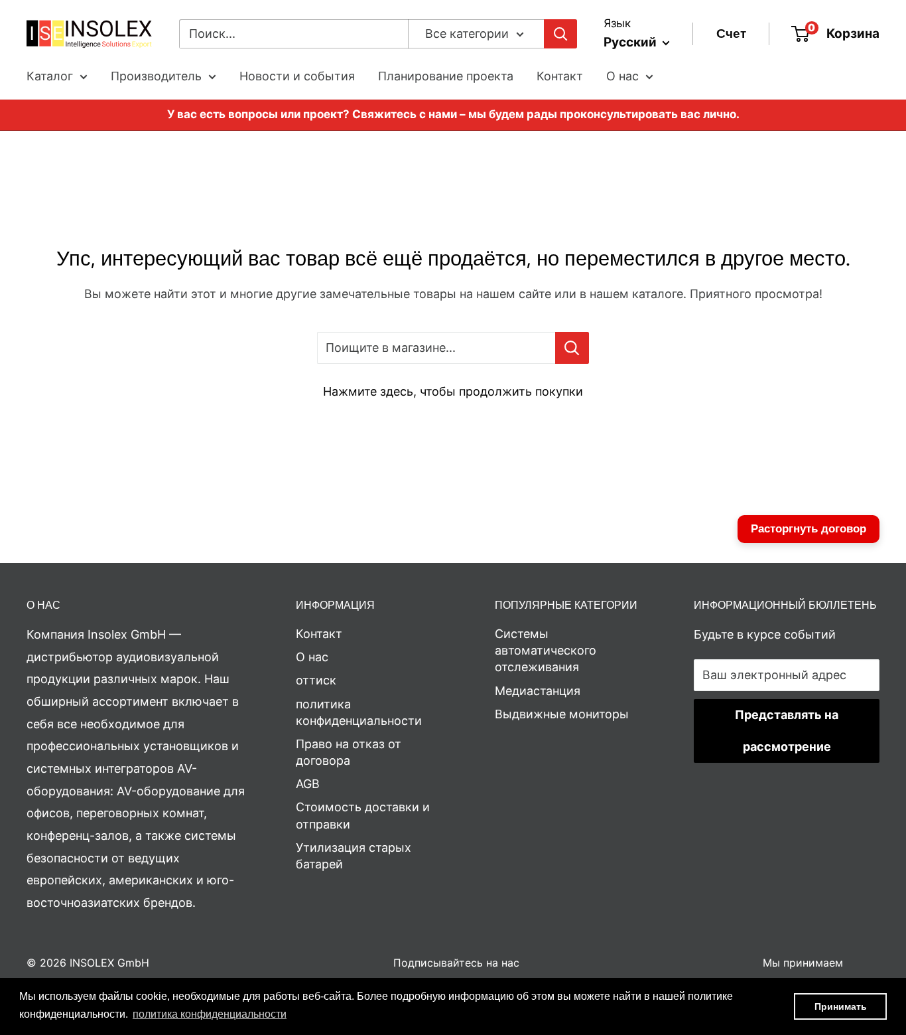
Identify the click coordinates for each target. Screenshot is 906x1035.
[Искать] (560, 33)
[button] (210, 1014)
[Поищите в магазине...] (572, 348)
